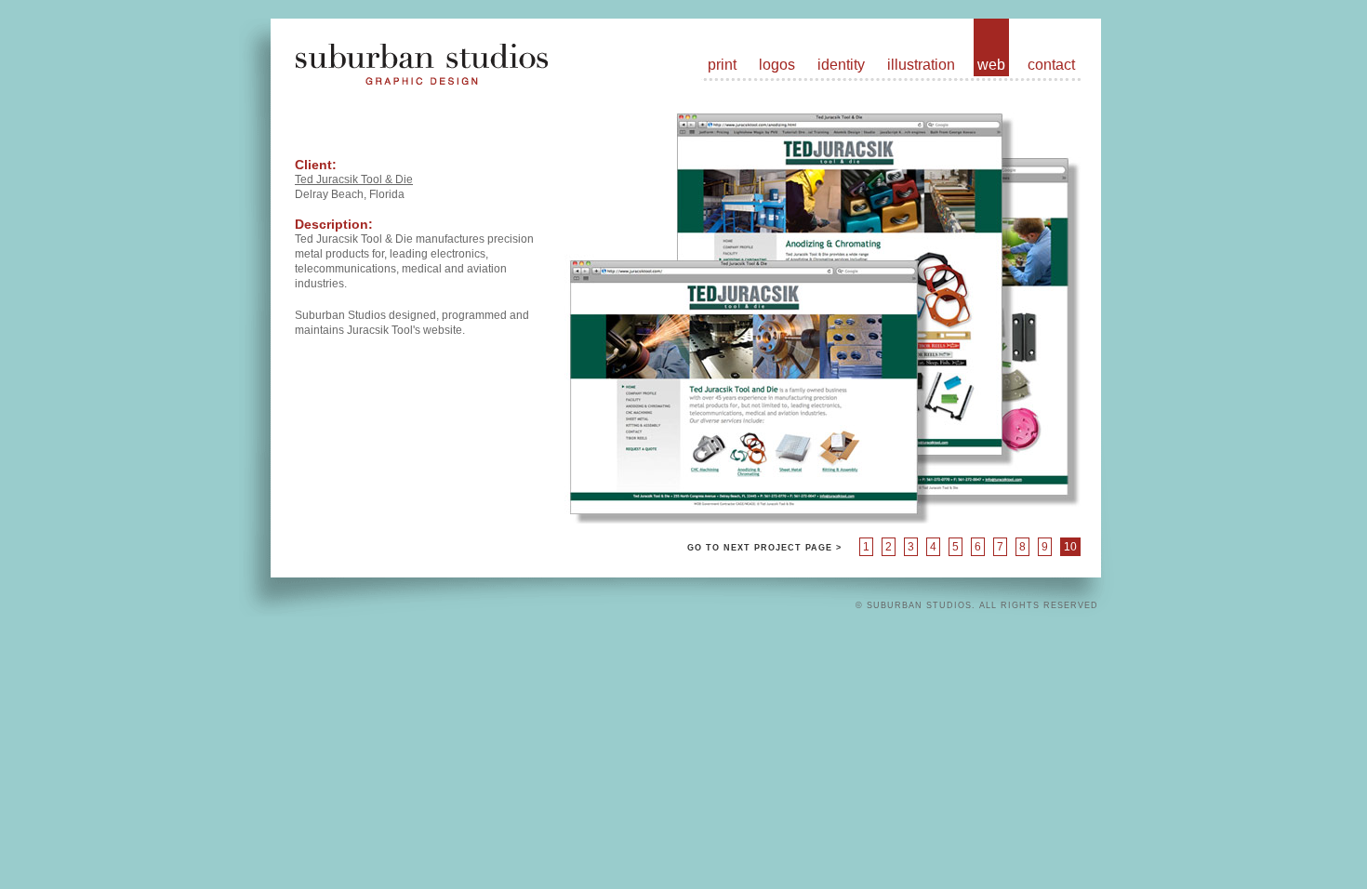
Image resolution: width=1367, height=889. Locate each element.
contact (1051, 65)
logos (777, 65)
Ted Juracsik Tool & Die (354, 179)
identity (841, 65)
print (722, 65)
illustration (921, 65)
